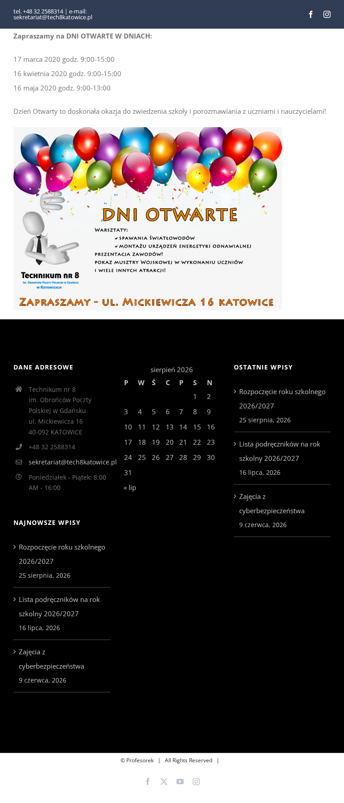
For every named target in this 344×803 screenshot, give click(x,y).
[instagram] (327, 14)
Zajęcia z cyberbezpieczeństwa (51, 658)
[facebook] (310, 14)
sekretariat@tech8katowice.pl (69, 462)
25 (142, 457)
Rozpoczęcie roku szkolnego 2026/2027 (62, 554)
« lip (130, 487)
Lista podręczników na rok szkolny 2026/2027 (59, 606)
